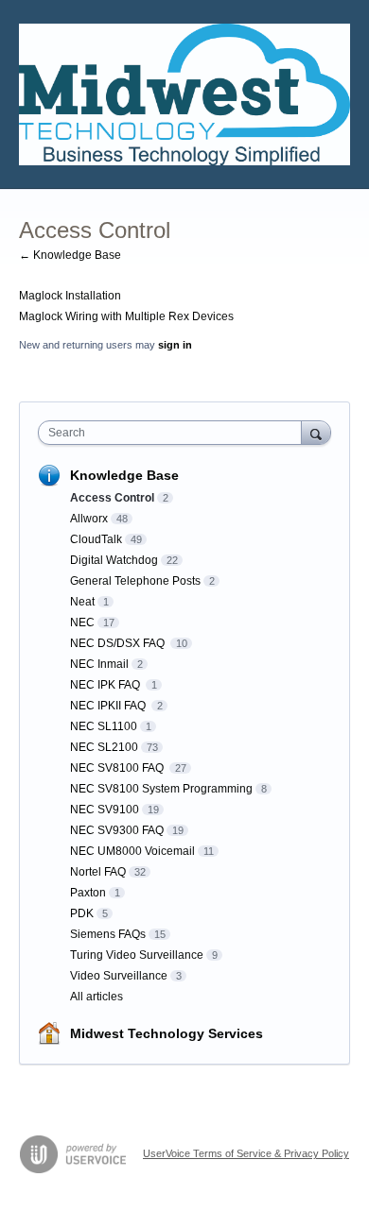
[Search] (316, 432)
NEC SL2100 (104, 747)
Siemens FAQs (108, 934)
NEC (82, 622)
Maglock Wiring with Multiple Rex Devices (126, 316)
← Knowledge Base (70, 255)
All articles (96, 996)
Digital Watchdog (114, 560)
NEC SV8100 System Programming (161, 788)
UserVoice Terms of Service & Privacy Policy (246, 1153)
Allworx (89, 518)
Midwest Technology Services (166, 1033)
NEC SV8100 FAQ (118, 768)
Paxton (88, 892)
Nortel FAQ (98, 871)
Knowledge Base (124, 475)
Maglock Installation (70, 295)
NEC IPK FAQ (106, 684)
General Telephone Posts (135, 581)
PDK (82, 913)
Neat (82, 601)
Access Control (112, 497)
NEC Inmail (99, 664)
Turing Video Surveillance (136, 955)
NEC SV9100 (104, 809)
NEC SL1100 (103, 726)
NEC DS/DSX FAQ (118, 643)
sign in (175, 344)
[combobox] (174, 432)
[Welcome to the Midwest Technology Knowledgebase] (184, 94)
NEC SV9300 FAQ (117, 830)
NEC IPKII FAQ (109, 705)
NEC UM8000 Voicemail (132, 851)
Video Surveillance (118, 975)
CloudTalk (96, 539)
